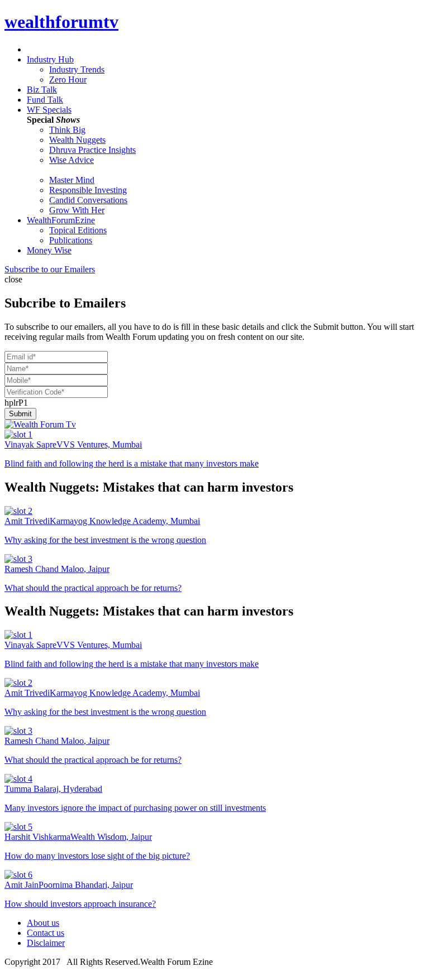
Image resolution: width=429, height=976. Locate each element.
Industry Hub (50, 59)
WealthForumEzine (61, 220)
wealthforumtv (61, 22)
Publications (70, 240)
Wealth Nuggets (77, 140)
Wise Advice (71, 160)
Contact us (45, 932)
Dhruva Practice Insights (92, 150)
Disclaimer (46, 943)
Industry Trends (76, 69)
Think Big (67, 129)
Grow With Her (76, 210)
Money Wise (49, 250)
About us (43, 922)
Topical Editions (78, 230)
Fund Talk (45, 99)
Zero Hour (68, 79)
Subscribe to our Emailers (49, 269)
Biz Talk (42, 89)
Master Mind (71, 180)
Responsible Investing (88, 190)
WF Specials (49, 109)
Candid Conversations (88, 200)
